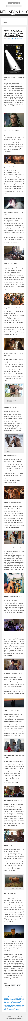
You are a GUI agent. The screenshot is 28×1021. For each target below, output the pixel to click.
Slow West (21, 1005)
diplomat (14, 999)
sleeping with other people (13, 1005)
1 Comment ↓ (17, 1009)
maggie (15, 1003)
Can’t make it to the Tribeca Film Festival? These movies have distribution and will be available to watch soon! (14, 33)
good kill (14, 1001)
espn (5, 1001)
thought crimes (11, 1008)
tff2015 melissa (11, 1006)
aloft (21, 998)
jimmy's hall (12, 1002)
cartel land (9, 999)
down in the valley (20, 999)
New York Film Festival (18, 996)
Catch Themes (19, 1018)
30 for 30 (18, 998)
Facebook (9, 3)
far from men (9, 1001)
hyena (8, 1002)
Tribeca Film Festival (8, 998)
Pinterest (15, 3)
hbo (17, 1001)
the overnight (18, 1006)
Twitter (12, 3)
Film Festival (10, 996)
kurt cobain (17, 1002)
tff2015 (6, 1006)
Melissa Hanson (18, 38)
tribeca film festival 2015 (9, 1009)
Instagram (18, 3)
